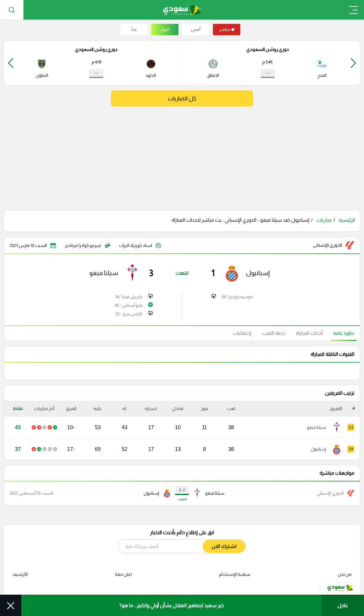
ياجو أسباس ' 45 (129, 305)
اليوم (165, 29)
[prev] (353, 63)
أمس (195, 29)
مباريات (324, 220)
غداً (134, 29)
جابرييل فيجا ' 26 (129, 296)
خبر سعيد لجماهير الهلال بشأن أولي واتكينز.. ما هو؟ (171, 605)
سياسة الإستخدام (234, 574)
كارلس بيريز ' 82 (129, 313)
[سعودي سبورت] (182, 10)
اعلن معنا (123, 574)
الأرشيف (20, 574)
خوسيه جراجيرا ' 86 (237, 296)
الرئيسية (347, 220)
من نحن (345, 574)
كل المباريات (182, 98)
